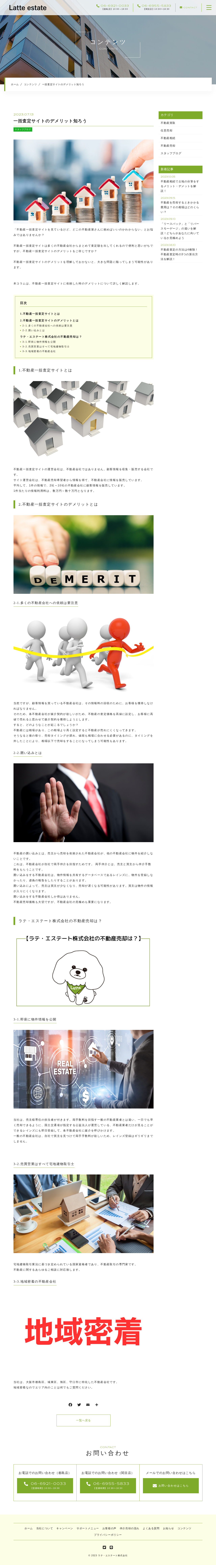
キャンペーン (64, 1528)
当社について (44, 1528)
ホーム (28, 1528)
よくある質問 (151, 1528)
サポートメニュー (88, 1528)
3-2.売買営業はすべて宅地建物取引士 (46, 346)
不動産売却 (168, 145)
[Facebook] (70, 1405)
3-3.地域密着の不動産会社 (39, 351)
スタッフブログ (23, 129)
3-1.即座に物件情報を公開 (39, 341)
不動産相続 (168, 138)
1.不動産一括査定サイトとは (40, 313)
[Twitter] (79, 1405)
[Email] (88, 1405)
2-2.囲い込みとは (33, 330)
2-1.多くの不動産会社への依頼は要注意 (47, 325)
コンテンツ (185, 1528)
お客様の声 (109, 1528)
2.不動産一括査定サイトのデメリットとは (49, 320)
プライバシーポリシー (108, 1534)
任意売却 (166, 130)
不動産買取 (168, 122)
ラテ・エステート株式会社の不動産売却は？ (51, 336)
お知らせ (168, 1528)
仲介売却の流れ (129, 1528)
